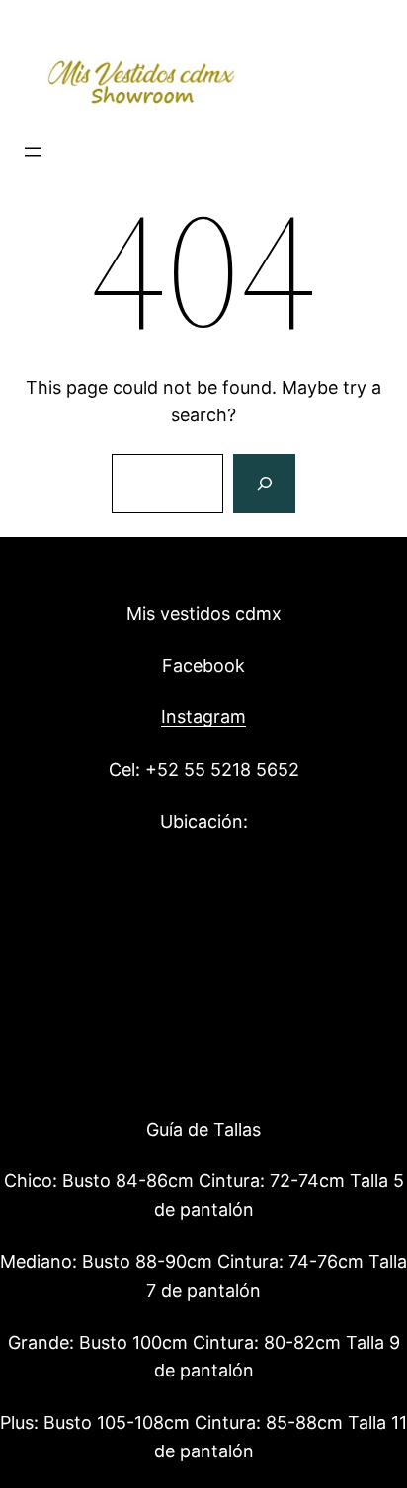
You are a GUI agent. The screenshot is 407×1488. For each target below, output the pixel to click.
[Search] (263, 483)
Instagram (203, 717)
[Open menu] (32, 152)
